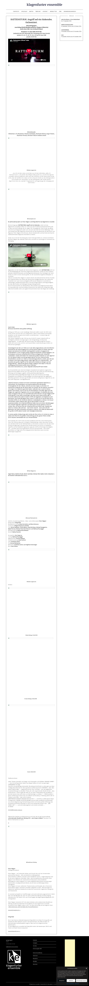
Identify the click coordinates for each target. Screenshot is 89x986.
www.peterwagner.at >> (14, 910)
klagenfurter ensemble (44, 5)
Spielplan (24, 11)
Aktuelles (35, 961)
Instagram (35, 942)
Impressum (77, 983)
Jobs (60, 11)
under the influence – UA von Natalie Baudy (70, 19)
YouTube (35, 945)
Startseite (16, 11)
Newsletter (53, 11)
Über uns (38, 11)
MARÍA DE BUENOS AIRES (67, 24)
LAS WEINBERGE (65, 29)
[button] (86, 968)
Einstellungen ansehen (81, 980)
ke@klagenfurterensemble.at (12, 947)
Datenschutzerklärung (70, 983)
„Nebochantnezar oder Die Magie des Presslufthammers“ (23, 907)
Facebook (35, 940)
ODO (62, 35)
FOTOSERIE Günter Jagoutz (15, 810)
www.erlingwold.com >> (14, 931)
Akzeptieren (61, 980)
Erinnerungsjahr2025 (70, 11)
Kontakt (45, 11)
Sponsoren (35, 964)
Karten (31, 11)
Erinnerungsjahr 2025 (37, 948)
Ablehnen (71, 980)
